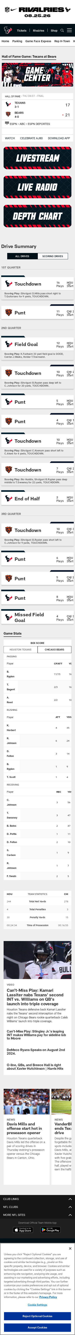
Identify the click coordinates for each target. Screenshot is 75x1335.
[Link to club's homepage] (8, 28)
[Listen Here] (37, 187)
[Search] (62, 30)
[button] (37, 283)
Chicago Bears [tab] (54, 649)
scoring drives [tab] (52, 256)
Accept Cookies (37, 1327)
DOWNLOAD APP (59, 138)
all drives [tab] (22, 256)
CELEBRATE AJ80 (31, 138)
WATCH (10, 138)
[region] (37, 1289)
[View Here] (37, 216)
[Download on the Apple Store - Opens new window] (23, 1230)
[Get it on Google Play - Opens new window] (50, 1232)
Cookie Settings (37, 1304)
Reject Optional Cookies (37, 1316)
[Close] (70, 1248)
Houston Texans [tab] (20, 649)
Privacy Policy (48, 1297)
